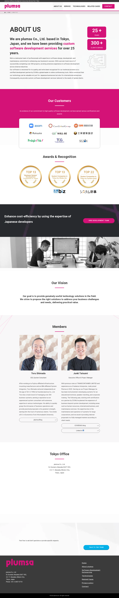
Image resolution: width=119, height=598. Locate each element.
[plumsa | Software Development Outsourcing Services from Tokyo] (12, 6)
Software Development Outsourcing (91, 571)
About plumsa (87, 567)
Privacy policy (87, 583)
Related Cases (88, 579)
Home (84, 563)
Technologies (87, 576)
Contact (85, 586)
